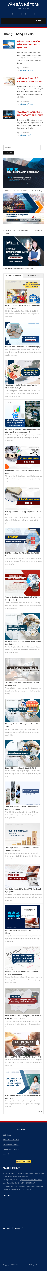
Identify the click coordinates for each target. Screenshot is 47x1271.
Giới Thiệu (7, 1135)
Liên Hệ (6, 1154)
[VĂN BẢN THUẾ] (25, 14)
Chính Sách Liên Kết (11, 1149)
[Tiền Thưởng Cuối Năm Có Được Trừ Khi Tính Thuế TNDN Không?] (22, 372)
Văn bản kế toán (23, 4)
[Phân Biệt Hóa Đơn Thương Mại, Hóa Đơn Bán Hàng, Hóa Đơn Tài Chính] (22, 1001)
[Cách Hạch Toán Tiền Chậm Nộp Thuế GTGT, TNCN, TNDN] (9, 115)
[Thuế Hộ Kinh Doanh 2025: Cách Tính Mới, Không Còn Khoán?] (22, 793)
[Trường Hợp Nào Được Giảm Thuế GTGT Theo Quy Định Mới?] (22, 582)
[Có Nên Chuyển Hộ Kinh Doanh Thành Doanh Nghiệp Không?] (22, 626)
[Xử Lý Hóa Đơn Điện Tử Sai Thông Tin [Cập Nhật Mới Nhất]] (22, 669)
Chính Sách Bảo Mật (11, 1140)
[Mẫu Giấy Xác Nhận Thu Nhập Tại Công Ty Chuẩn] (22, 917)
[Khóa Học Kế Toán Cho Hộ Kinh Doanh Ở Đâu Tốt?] (22, 710)
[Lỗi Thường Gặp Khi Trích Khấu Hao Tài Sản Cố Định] (22, 540)
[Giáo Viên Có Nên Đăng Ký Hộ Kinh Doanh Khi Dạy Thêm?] (22, 1082)
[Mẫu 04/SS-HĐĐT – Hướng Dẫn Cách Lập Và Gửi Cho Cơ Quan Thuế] (9, 44)
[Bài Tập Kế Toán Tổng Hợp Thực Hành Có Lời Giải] (22, 498)
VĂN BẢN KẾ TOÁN (26, 71)
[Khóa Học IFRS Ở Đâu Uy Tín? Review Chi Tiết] (22, 1044)
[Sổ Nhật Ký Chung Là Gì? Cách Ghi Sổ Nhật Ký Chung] (9, 81)
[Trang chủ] (12, 14)
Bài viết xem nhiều (13, 276)
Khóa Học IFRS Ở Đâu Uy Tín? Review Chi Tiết (23, 1057)
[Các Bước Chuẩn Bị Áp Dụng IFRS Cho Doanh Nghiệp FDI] (22, 876)
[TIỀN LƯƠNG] (30, 14)
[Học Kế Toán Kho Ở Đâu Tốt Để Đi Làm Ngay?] (22, 333)
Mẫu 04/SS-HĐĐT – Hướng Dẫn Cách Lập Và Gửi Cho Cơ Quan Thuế (30, 44)
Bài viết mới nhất (33, 276)
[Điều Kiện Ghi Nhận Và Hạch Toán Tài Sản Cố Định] (22, 457)
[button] (40, 21)
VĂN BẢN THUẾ (25, 135)
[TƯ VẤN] (17, 14)
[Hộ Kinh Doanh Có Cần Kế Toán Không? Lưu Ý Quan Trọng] (22, 292)
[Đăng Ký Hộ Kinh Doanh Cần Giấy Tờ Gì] (22, 753)
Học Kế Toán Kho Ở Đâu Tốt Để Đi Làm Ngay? (23, 347)
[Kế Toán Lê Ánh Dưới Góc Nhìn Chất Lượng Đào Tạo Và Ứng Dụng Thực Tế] (22, 414)
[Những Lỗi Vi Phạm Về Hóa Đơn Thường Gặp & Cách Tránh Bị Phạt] (22, 958)
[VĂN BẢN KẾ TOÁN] (21, 14)
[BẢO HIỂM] (34, 14)
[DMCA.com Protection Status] (23, 1161)
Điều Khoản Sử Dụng (11, 1145)
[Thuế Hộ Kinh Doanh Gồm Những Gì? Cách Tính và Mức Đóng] (22, 834)
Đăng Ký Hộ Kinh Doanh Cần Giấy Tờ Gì (21, 768)
